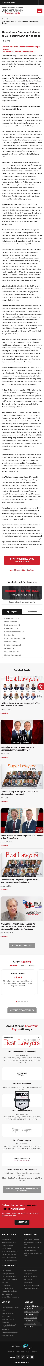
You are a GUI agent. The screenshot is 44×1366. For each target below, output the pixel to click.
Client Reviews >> (7, 1335)
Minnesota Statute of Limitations (9, 1326)
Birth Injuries (28, 1273)
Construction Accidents (9, 1279)
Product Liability (7, 1285)
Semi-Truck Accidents (9, 1257)
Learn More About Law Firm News (22, 570)
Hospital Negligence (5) (12, 645)
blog (8, 19)
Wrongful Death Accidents (10, 1297)
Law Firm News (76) (11, 652)
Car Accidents (6, 1240)
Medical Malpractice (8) (12, 655)
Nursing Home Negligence (32, 1285)
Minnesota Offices (9, 2)
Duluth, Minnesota (30, 1324)
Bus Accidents (6, 1248)
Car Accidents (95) (11, 628)
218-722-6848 (28, 1326)
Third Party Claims (30, 1250)
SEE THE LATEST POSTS (22, 945)
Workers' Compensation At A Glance (33, 1254)
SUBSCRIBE (22, 1222)
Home (4, 19)
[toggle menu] (39, 10)
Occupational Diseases (31, 1247)
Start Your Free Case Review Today (22, 560)
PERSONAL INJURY (9, 1265)
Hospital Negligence (30, 1276)
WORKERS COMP (30, 1234)
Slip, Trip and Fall (7, 1288)
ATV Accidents (6, 1271)
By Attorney (32, 612)
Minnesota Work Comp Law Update (33, 1243)
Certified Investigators (9, 1313)
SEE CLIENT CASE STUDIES (22, 1010)
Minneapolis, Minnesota (31, 1312)
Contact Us (5, 1322)
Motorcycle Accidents (9, 1242)
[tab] (16, 1001)
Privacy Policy (25, 1351)
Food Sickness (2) (10, 642)
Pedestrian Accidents (9, 1254)
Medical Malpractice (30, 1271)
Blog (3, 1310)
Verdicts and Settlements (10, 1333)
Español (17, 1351)
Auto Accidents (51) (11, 618)
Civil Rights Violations (9, 1276)
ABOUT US (6, 1302)
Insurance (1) (9, 648)
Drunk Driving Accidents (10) (14, 638)
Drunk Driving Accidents (9, 1251)
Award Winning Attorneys (10, 1307)
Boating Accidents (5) (12, 625)
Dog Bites (5, 1282)
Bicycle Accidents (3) (11, 622)
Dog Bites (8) (9, 635)
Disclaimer (33, 1351)
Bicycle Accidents (7, 1245)
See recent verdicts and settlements (22, 602)
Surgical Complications (31, 1288)
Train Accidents (7, 1294)
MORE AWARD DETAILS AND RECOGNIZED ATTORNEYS (22, 1189)
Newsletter (5, 1330)
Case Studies (6, 1316)
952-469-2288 (28, 1320)
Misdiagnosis (28, 1282)
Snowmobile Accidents (9, 1291)
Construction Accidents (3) (14, 632)
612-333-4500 (28, 1314)
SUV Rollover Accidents (9, 1260)
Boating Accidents (8, 1273)
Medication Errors (29, 1279)
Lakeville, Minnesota (30, 1318)
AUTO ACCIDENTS (9, 1234)
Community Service (8, 1319)
